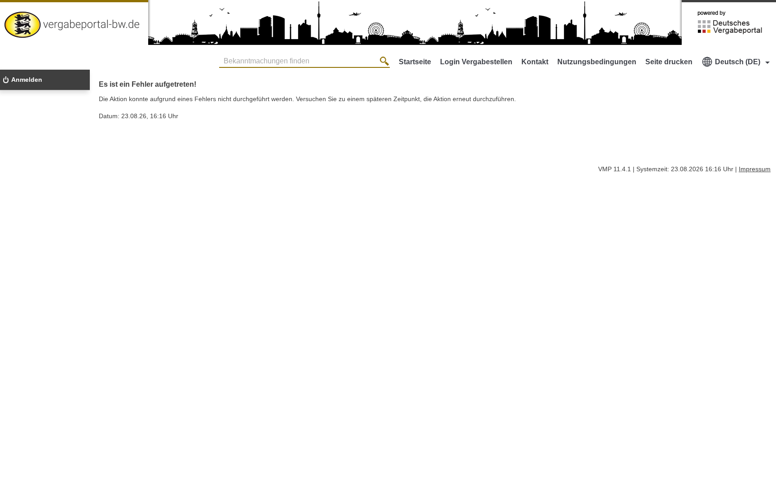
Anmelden (26, 79)
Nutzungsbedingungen (596, 62)
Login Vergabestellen (476, 62)
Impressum (755, 169)
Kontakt (534, 62)
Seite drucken (668, 62)
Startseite (415, 62)
